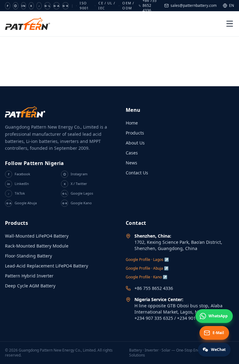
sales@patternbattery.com (194, 5)
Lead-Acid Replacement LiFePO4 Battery (46, 266)
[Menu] (229, 23)
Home (132, 123)
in (23, 6)
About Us (135, 143)
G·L (47, 6)
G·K (65, 6)
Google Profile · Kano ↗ (146, 277)
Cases (132, 153)
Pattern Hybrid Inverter (29, 276)
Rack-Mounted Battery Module (36, 246)
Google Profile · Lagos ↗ (147, 259)
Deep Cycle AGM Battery (30, 286)
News (131, 163)
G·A (56, 6)
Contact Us (137, 173)
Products (135, 133)
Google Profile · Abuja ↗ (147, 268)
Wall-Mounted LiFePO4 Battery (36, 236)
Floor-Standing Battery (28, 256)
